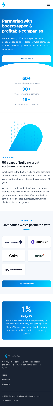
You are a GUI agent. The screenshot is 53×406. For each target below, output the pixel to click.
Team (4, 375)
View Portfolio (26, 58)
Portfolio (6, 379)
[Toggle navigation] (48, 5)
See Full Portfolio (26, 283)
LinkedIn (6, 384)
